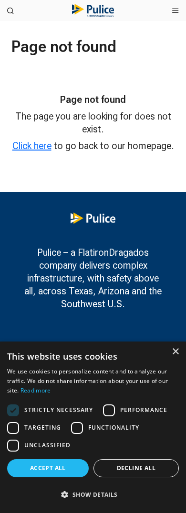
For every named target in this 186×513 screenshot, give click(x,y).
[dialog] (93, 427)
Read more (36, 390)
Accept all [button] (48, 468)
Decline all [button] (136, 468)
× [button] (175, 351)
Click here (32, 145)
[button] (93, 494)
